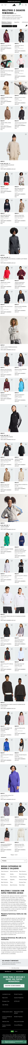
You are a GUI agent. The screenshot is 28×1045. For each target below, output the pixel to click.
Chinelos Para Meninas (22, 882)
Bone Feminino (13, 885)
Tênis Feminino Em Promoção (22, 871)
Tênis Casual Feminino (4, 879)
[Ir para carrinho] (25, 5)
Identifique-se (8, 971)
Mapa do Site (5, 997)
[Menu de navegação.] (2, 5)
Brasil (16, 1031)
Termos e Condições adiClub (6, 1026)
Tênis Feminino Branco (4, 885)
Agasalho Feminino (12, 879)
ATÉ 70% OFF (17, 1001)
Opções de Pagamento (18, 997)
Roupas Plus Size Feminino (22, 877)
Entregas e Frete (5, 1001)
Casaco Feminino (3, 877)
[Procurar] (22, 5)
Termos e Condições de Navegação (7, 1017)
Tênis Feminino (4, 871)
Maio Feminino (4, 882)
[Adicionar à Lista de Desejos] (12, 31)
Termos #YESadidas (18, 1025)
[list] (14, 22)
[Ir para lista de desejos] (5, 5)
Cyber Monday (5, 1004)
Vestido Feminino (12, 874)
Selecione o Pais (5, 1021)
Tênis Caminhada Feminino (12, 882)
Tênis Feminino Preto (13, 877)
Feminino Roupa (23, 879)
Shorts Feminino (14, 871)
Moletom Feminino (3, 874)
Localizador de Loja (6, 994)
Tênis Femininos (23, 874)
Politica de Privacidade (19, 1021)
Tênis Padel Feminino (22, 885)
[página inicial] (14, 5)
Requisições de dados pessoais (18, 1012)
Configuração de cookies (7, 1011)
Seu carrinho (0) (19, 971)
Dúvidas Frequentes (18, 994)
